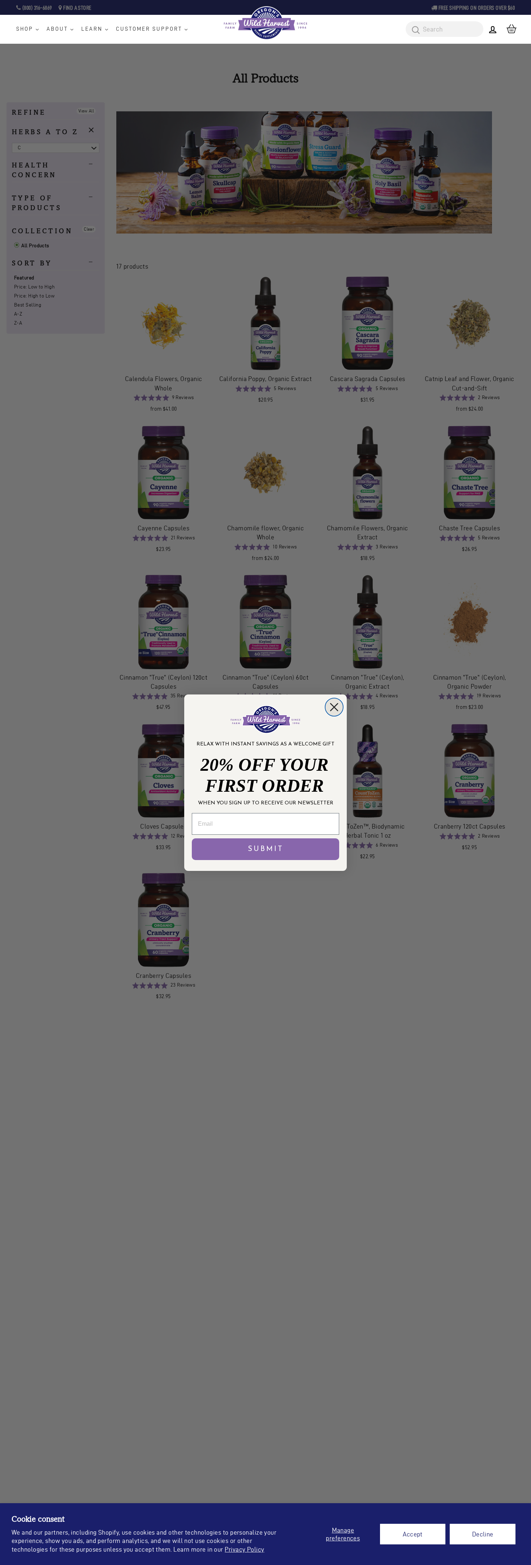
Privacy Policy (244, 1549)
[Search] (413, 30)
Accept (413, 1534)
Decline (482, 1534)
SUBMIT (266, 849)
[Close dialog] (334, 707)
